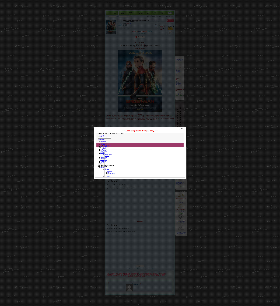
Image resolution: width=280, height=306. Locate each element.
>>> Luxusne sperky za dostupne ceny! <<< (140, 131)
